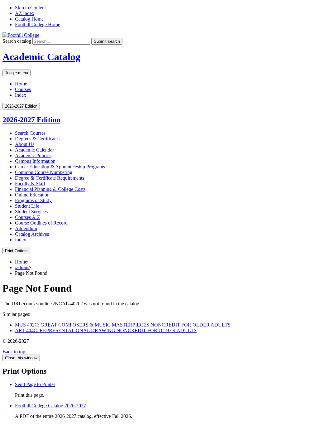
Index (20, 95)
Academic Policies (33, 155)
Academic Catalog (41, 56)
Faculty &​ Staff (30, 183)
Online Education (32, 194)
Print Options (17, 251)
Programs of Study (33, 200)
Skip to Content (30, 7)
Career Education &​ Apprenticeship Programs (60, 166)
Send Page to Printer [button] (35, 384)
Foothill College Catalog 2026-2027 (50, 405)
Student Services (31, 211)
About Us (24, 144)
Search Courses (30, 133)
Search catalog (16, 41)
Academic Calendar (34, 149)
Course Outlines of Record (41, 222)
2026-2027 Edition (31, 120)
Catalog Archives (32, 234)
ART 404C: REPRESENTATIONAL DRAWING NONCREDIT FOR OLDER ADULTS (106, 330)
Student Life (27, 206)
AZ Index (24, 13)
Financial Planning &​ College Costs (50, 189)
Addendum (26, 228)
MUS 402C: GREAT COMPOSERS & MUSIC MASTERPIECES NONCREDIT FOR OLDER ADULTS (123, 324)
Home (21, 83)
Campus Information (35, 161)
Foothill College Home (37, 24)
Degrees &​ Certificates (37, 138)
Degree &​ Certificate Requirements (49, 178)
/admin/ (22, 267)
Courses (23, 89)
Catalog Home (29, 19)
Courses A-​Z (27, 217)
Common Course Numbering (43, 172)
